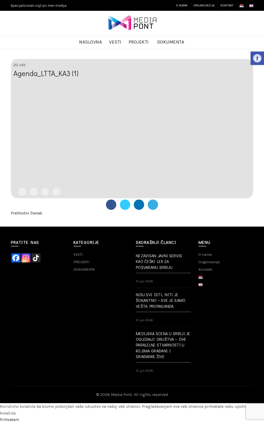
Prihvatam (9, 419)
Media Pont (121, 394)
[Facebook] (22, 192)
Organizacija (204, 5)
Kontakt (227, 5)
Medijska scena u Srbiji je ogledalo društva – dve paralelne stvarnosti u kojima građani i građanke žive (163, 345)
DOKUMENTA (170, 42)
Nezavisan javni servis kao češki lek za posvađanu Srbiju (159, 261)
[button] (257, 58)
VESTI (115, 42)
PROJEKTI (139, 42)
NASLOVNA (90, 42)
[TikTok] (35, 257)
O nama (182, 5)
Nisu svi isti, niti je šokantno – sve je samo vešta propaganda (161, 300)
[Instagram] (25, 257)
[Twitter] (34, 192)
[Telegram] (56, 192)
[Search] (249, 23)
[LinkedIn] (45, 192)
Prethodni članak (26, 213)
